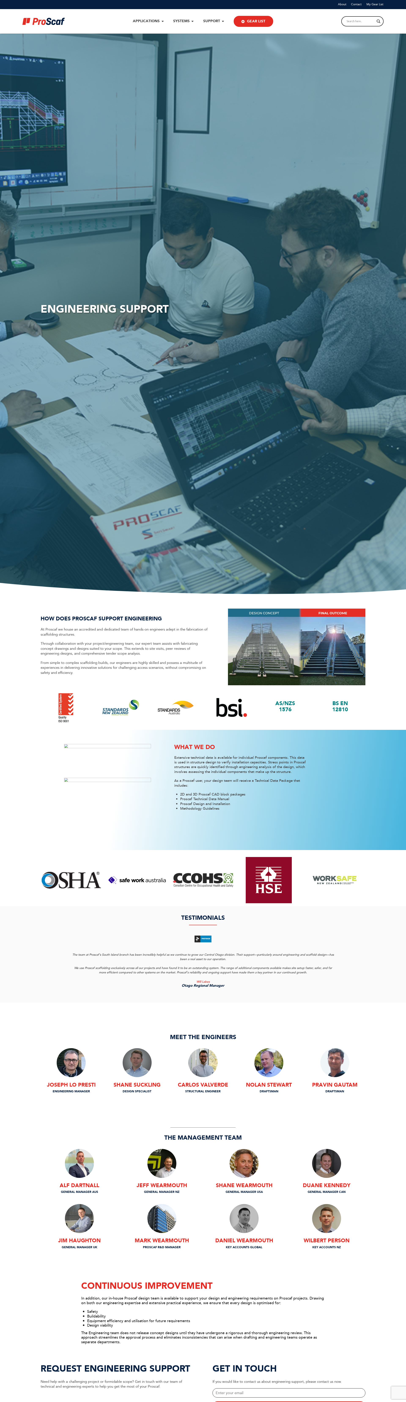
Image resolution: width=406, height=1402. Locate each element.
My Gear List (374, 4)
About (342, 4)
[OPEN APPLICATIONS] (162, 21)
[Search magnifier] (378, 21)
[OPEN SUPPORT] (223, 21)
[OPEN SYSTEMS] (192, 21)
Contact (356, 4)
